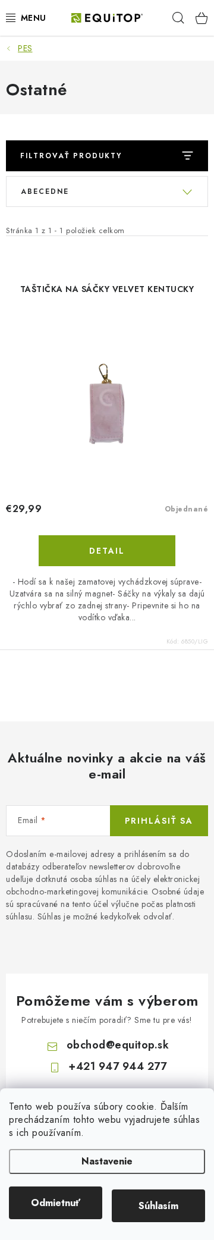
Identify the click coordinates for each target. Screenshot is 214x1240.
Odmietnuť (55, 1203)
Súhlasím (158, 1206)
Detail (107, 551)
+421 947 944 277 (117, 1066)
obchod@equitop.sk (118, 1045)
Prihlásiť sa (159, 821)
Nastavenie (107, 1161)
